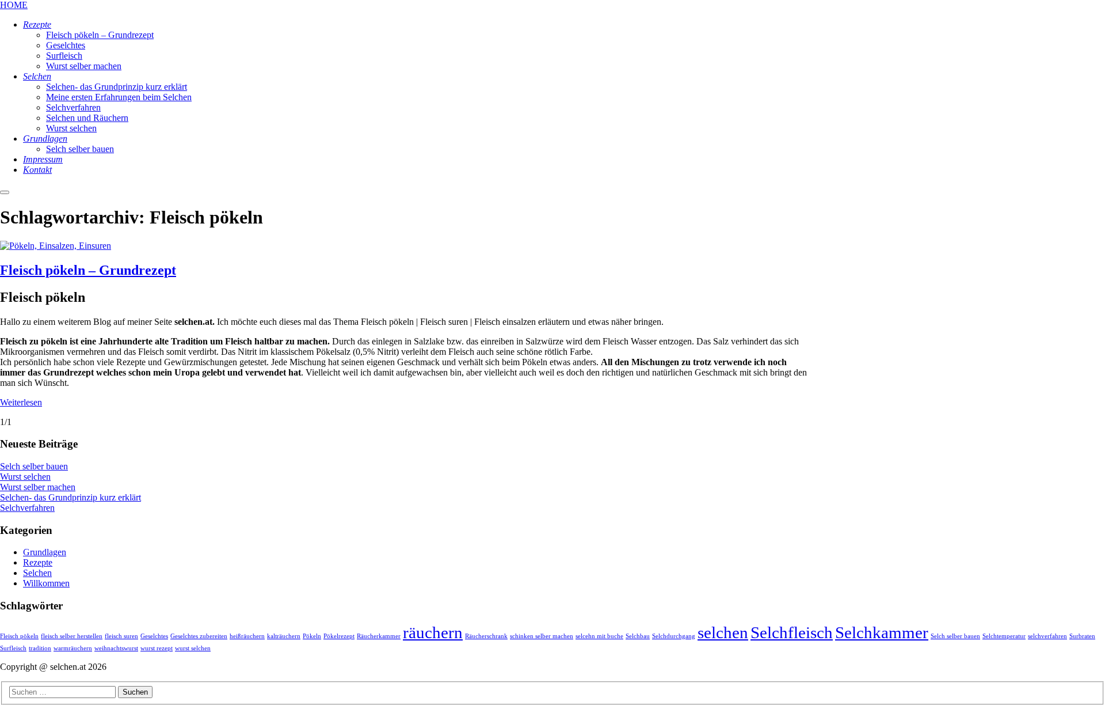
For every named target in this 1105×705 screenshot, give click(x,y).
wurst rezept (156, 648)
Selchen (37, 573)
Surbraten (1082, 636)
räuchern (433, 632)
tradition (40, 648)
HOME (14, 5)
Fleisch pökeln (19, 636)
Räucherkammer (379, 636)
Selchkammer (881, 632)
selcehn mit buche (599, 636)
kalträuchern (283, 636)
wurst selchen (193, 648)
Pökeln (312, 636)
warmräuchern (73, 648)
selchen (723, 632)
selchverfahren (1047, 636)
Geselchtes (154, 636)
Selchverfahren (27, 508)
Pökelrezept (339, 636)
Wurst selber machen (37, 487)
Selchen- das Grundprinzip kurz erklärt (70, 497)
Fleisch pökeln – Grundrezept (88, 270)
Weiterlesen (21, 402)
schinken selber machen (541, 636)
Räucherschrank (486, 636)
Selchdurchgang (673, 636)
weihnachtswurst (116, 648)
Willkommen (46, 583)
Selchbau (638, 636)
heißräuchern (247, 636)
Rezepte (37, 562)
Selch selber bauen (34, 466)
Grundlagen (44, 552)
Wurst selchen (25, 477)
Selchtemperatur (1004, 636)
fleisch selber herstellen (71, 636)
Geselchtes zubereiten (198, 636)
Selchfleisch (791, 632)
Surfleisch (13, 648)
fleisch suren (121, 636)
